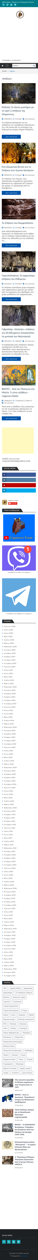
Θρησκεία (23, 1024)
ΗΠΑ (4, 1024)
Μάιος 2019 (8, 919)
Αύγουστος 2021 (9, 828)
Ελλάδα (31, 1015)
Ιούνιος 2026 (8, 633)
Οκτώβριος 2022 (9, 781)
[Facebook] (3, 4)
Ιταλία (5, 1028)
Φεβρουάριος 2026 (10, 647)
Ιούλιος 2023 (8, 751)
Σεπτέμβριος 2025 (10, 663)
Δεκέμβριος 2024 (10, 694)
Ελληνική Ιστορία (9, 1019)
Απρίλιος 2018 (9, 962)
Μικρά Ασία (19, 1037)
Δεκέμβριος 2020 (10, 855)
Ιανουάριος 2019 (9, 932)
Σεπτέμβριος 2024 (10, 704)
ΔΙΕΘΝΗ (18, 341)
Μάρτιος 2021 (9, 845)
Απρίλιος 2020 (9, 882)
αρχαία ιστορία (25, 1068)
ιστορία (5, 1073)
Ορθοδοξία (28, 1051)
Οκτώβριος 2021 (9, 821)
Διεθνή (5, 1015)
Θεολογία (13, 1024)
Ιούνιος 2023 (8, 754)
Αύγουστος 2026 (9, 626)
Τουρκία (29, 1059)
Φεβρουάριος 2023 (10, 767)
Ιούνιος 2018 (8, 955)
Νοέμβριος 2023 (9, 737)
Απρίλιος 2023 (9, 761)
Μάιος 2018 (8, 959)
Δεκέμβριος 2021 (10, 814)
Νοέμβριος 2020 (9, 858)
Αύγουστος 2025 (9, 667)
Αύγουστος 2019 (9, 908)
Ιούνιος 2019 (8, 915)
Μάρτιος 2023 (9, 764)
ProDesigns (24, 1256)
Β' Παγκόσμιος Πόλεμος (24, 993)
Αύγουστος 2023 (9, 747)
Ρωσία (23, 1055)
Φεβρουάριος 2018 (10, 969)
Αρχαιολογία (28, 988)
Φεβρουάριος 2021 (10, 848)
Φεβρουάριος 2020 (10, 888)
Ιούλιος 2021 (8, 831)
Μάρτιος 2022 (9, 804)
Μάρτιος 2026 (9, 643)
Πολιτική (15, 1055)
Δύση (13, 1015)
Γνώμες (24, 1011)
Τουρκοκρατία (8, 1064)
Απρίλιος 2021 (9, 841)
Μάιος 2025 (8, 677)
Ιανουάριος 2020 (10, 892)
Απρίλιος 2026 (9, 640)
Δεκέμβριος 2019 (10, 895)
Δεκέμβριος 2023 (10, 734)
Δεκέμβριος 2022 (10, 774)
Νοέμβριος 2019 (9, 898)
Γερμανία (6, 1002)
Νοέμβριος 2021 (9, 818)
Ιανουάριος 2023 (9, 771)
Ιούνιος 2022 (8, 794)
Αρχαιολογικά (7, 993)
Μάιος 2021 (8, 838)
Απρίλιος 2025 (9, 680)
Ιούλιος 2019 (8, 912)
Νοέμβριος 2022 (9, 777)
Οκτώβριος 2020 (10, 861)
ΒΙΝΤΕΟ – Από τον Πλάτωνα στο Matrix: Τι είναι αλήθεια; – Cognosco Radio (18, 392)
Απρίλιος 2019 (9, 922)
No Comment (29, 119)
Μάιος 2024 (8, 717)
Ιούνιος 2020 (8, 875)
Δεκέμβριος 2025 (10, 653)
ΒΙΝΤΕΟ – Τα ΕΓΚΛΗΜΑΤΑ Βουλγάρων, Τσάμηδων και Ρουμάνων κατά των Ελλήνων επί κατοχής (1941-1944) (25, 1130)
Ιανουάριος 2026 (9, 650)
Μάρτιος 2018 (9, 966)
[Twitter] (15, 4)
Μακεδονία (27, 1033)
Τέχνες (21, 1059)
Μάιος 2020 (8, 878)
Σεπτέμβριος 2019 (10, 905)
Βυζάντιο (6, 997)
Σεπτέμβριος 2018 (10, 945)
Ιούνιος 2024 (8, 714)
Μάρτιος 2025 (9, 683)
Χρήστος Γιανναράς (10, 1068)
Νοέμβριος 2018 (9, 939)
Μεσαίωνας (7, 1037)
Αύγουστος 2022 (9, 788)
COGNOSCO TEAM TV (23, 401)
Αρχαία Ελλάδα (15, 988)
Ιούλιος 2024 (8, 710)
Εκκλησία (22, 1015)
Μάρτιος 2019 (9, 925)
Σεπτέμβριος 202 (9, 976)
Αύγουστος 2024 (9, 707)
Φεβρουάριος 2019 (10, 929)
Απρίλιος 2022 (9, 801)
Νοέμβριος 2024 (9, 697)
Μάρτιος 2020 (9, 885)
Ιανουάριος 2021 (9, 851)
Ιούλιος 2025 (8, 670)
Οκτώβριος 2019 (9, 902)
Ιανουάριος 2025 (9, 690)
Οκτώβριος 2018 (9, 942)
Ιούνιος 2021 (8, 835)
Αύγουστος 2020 (10, 868)
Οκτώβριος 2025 (9, 660)
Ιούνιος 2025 (8, 673)
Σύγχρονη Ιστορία (9, 1059)
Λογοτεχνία (23, 1028)
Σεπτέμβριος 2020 (10, 865)
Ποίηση (5, 1055)
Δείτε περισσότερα (11, 137)
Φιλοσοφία (20, 1064)
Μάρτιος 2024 (9, 724)
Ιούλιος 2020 (8, 871)
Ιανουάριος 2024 (9, 730)
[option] (24, 2)
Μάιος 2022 (8, 798)
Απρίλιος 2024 (9, 720)
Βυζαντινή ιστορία (19, 997)
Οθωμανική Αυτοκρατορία (12, 1051)
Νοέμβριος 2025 (9, 657)
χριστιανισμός (27, 1073)
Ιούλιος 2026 (8, 630)
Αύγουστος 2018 (9, 949)
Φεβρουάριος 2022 (10, 808)
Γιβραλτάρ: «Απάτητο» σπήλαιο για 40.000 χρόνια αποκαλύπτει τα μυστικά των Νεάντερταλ (18, 333)
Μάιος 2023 (8, 757)
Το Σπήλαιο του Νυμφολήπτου (17, 223)
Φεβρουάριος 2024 (10, 727)
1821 (5, 988)
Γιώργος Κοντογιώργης (11, 1011)
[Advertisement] (19, 39)
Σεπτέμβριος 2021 (10, 824)
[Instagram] (7, 4)
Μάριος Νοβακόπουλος (11, 1033)
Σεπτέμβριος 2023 (10, 744)
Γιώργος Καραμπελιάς (10, 1006)
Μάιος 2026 (8, 636)
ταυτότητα (15, 1073)
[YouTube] (11, 4)
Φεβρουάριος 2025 (10, 687)
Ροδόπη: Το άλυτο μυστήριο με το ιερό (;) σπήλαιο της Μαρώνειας (18, 111)
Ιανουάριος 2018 (9, 972)
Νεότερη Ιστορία (9, 1046)
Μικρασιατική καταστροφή (12, 1042)
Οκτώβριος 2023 (9, 741)
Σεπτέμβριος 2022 (10, 784)
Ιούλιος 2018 (8, 952)
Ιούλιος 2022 (8, 791)
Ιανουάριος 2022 (9, 811)
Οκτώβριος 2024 (9, 700)
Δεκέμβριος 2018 (10, 935)
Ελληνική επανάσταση (26, 1019)
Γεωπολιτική (17, 1002)
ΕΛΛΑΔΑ (18, 119)
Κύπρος (13, 1028)
